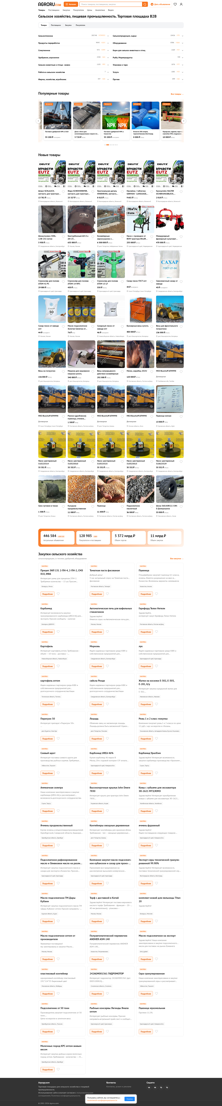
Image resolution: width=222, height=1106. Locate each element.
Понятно (130, 1099)
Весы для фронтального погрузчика (167, 327)
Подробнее (47, 594)
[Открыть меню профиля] (181, 4)
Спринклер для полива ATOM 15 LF (107, 282)
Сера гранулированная (152, 973)
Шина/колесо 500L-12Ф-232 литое (47, 237)
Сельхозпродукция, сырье (124, 36)
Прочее (116, 79)
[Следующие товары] (183, 120)
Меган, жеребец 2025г (137, 371)
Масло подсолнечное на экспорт (157, 935)
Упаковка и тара (120, 65)
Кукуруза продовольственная (77, 507)
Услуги (116, 72)
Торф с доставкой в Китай (104, 897)
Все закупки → (177, 558)
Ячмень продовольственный (56, 825)
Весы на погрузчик (46, 371)
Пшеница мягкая (163, 415)
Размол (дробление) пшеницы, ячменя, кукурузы (77, 417)
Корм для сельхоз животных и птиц (129, 50)
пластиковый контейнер (54, 973)
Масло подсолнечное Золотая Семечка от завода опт (77, 327)
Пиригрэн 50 (47, 718)
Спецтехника (44, 50)
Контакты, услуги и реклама (118, 1086)
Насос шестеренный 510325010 (77, 462)
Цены (89, 10)
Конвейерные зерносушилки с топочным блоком (105, 237)
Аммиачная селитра (51, 787)
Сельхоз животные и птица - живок (54, 65)
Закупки (66, 10)
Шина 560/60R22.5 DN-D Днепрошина (167, 507)
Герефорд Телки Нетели (152, 608)
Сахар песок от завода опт (48, 327)
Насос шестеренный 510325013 (136, 462)
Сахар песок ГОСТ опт (137, 281)
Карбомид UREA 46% (101, 753)
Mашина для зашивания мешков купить (79, 372)
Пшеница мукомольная (152, 1008)
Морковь (95, 646)
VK (149, 1087)
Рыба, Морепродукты (122, 57)
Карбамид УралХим (150, 753)
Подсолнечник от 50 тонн (54, 1008)
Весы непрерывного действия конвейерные (107, 372)
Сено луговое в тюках (48, 505)
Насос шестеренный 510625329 (165, 462)
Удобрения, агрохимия (48, 57)
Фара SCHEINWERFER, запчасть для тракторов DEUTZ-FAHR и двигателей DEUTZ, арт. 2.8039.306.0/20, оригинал (78, 192)
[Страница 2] (107, 144)
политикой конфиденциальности (102, 1100)
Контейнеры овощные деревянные (109, 825)
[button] (145, 4)
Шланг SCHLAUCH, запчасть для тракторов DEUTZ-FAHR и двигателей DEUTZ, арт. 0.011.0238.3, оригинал (49, 192)
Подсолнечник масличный (133, 507)
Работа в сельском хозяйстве (51, 72)
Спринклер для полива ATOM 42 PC (48, 282)
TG (161, 1087)
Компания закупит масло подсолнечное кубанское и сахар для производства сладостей (110, 863)
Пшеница (101, 505)
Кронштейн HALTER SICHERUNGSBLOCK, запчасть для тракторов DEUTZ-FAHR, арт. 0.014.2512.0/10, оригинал (167, 192)
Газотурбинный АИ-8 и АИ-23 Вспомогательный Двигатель (78, 237)
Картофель (46, 646)
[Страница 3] (110, 144)
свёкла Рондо (97, 680)
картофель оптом (50, 680)
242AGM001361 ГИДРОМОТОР (107, 973)
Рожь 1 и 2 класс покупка (153, 718)
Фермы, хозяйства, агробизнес (52, 79)
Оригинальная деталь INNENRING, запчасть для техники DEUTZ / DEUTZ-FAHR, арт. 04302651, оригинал (107, 192)
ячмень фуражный (149, 825)
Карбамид (46, 608)
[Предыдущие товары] (38, 120)
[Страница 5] (113, 144)
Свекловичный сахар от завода (167, 282)
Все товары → (177, 94)
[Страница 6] (115, 144)
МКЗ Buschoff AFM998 (166, 371)
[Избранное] (175, 4)
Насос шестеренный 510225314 (47, 462)
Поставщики (53, 10)
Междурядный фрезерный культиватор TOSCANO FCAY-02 (167, 237)
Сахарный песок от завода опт (105, 327)
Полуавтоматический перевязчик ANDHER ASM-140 (108, 937)
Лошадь (94, 718)
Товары (41, 10)
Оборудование (119, 43)
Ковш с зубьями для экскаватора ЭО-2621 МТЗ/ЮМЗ (157, 789)
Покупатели (78, 10)
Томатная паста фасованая (105, 570)
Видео (111, 10)
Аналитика (100, 10)
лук (141, 646)
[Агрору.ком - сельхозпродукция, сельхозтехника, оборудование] (49, 4)
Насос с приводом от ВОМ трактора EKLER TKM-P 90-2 (136, 237)
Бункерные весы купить (138, 325)
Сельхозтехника (45, 36)
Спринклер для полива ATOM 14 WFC (78, 282)
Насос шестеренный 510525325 (106, 462)
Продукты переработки (49, 43)
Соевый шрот (47, 753)
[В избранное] (63, 192)
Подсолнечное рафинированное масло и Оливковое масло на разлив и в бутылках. (60, 863)
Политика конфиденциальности (65, 1095)
